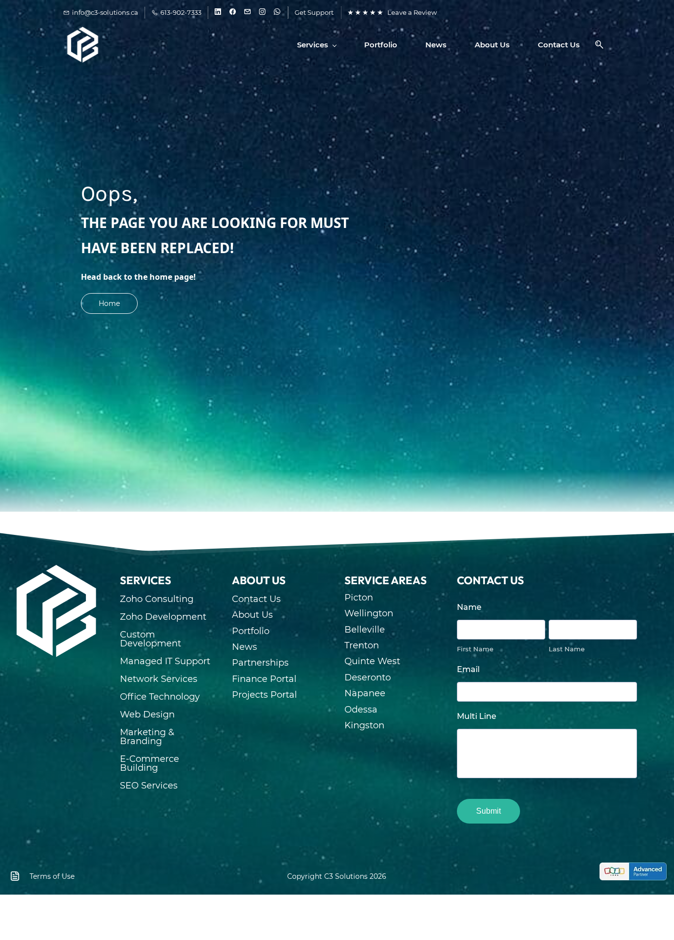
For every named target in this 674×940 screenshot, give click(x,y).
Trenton (361, 645)
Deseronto (367, 677)
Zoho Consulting (156, 599)
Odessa (360, 709)
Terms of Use (52, 876)
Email (468, 669)
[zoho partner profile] (633, 870)
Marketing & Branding (147, 737)
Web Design (147, 714)
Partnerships (260, 662)
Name (469, 607)
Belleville (364, 629)
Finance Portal (264, 679)
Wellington (368, 613)
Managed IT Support (165, 661)
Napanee (364, 693)
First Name (475, 649)
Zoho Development (163, 616)
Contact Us (256, 599)
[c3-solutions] (56, 568)
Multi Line (476, 716)
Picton (358, 597)
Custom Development (150, 639)
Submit (488, 811)
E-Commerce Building (149, 763)
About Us (252, 614)
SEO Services (149, 785)
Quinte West (372, 661)
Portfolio (250, 631)
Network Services (158, 679)
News (244, 646)
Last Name (567, 649)
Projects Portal (264, 694)
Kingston (364, 725)
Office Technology (160, 696)
